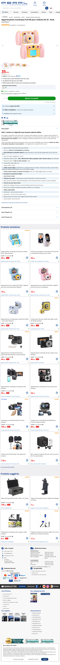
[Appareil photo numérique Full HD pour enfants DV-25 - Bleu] (6, 87)
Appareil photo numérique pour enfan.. (11, 261)
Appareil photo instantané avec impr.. (10, 362)
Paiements (7, 571)
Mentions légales (7, 600)
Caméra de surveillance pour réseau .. (40, 261)
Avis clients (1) (6, 212)
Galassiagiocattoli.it (36, 623)
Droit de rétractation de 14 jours (39, 571)
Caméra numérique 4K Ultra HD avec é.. (11, 396)
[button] (10, 93)
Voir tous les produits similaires (7, 467)
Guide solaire (6, 608)
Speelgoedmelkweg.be (37, 631)
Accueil (11, 17)
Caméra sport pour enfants (37, 328)
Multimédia (17, 17)
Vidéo (50, 12)
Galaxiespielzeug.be (36, 629)
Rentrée (44, 12)
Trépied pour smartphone (7, 541)
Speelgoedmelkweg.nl (37, 625)
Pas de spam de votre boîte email (39, 574)
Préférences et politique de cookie (10, 602)
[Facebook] (2, 117)
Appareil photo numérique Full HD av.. (40, 396)
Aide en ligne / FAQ (8, 551)
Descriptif (5, 129)
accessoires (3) (6, 207)
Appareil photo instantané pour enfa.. (10, 328)
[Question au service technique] (8, 117)
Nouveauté (24, 12)
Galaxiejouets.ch (35, 615)
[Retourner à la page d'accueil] (14, 4)
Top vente (16, 12)
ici (24, 655)
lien (41, 650)
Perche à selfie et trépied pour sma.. (40, 541)
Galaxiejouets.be (36, 627)
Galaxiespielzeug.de (36, 613)
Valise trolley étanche (6, 508)
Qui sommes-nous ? (7, 594)
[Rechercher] (46, 8)
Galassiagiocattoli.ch (36, 619)
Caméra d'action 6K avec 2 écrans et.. (40, 430)
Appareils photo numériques (33, 17)
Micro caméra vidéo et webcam (38, 464)
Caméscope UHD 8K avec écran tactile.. (10, 430)
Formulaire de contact (9, 555)
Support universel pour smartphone (40, 508)
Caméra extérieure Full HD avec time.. (10, 464)
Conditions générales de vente (9, 598)
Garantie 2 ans (35, 573)
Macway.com (35, 633)
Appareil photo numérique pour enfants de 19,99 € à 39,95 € (14, 202)
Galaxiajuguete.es (36, 621)
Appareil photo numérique (37, 362)
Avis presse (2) (6, 217)
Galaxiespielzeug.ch (36, 617)
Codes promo (6, 604)
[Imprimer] (5, 117)
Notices (5, 606)
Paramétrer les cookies (33, 659)
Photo (23, 17)
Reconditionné (34, 12)
